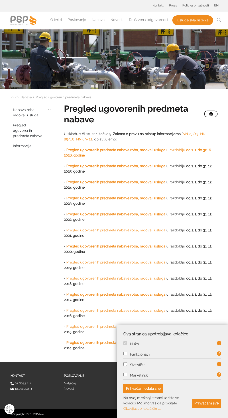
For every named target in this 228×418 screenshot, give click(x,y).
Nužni (134, 344)
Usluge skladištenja (193, 20)
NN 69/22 (84, 139)
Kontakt (158, 5)
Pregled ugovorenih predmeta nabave (27, 130)
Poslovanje (77, 20)
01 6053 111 (22, 383)
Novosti (116, 20)
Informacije (22, 146)
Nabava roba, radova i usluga (26, 112)
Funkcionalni (140, 354)
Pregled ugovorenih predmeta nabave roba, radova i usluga (115, 230)
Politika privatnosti (195, 5)
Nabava (98, 20)
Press (173, 5)
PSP (13, 97)
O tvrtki (56, 20)
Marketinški (139, 375)
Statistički (137, 365)
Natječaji (70, 383)
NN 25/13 (190, 134)
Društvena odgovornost (148, 20)
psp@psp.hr (23, 388)
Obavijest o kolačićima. (142, 408)
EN (216, 5)
